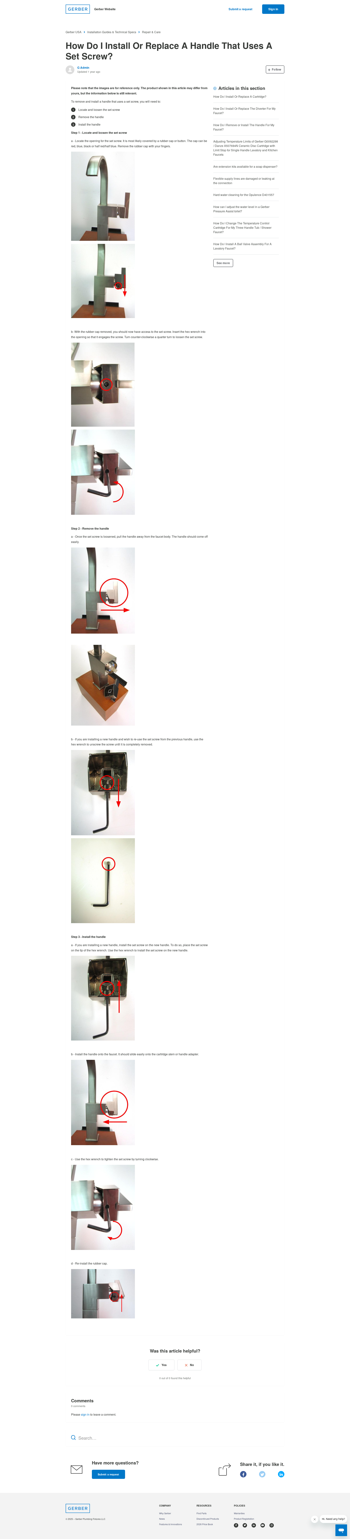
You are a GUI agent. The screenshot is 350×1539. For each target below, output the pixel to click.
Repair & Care (151, 32)
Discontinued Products (208, 1518)
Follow (276, 69)
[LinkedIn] (281, 1474)
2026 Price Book (205, 1524)
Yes (164, 1365)
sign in (85, 1414)
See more (223, 263)
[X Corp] (262, 1474)
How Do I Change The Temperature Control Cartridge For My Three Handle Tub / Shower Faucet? (242, 227)
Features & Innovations (170, 1524)
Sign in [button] (273, 9)
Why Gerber (165, 1513)
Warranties (239, 1513)
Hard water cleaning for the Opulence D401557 (243, 195)
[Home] (78, 9)
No (192, 1365)
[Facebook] (243, 1474)
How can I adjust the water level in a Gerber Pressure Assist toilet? (241, 209)
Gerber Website (105, 9)
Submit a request (240, 9)
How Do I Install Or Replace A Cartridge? (239, 96)
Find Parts (202, 1513)
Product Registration (244, 1518)
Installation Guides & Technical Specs (111, 32)
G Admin (83, 67)
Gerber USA (73, 32)
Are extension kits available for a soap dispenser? (245, 166)
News (162, 1518)
